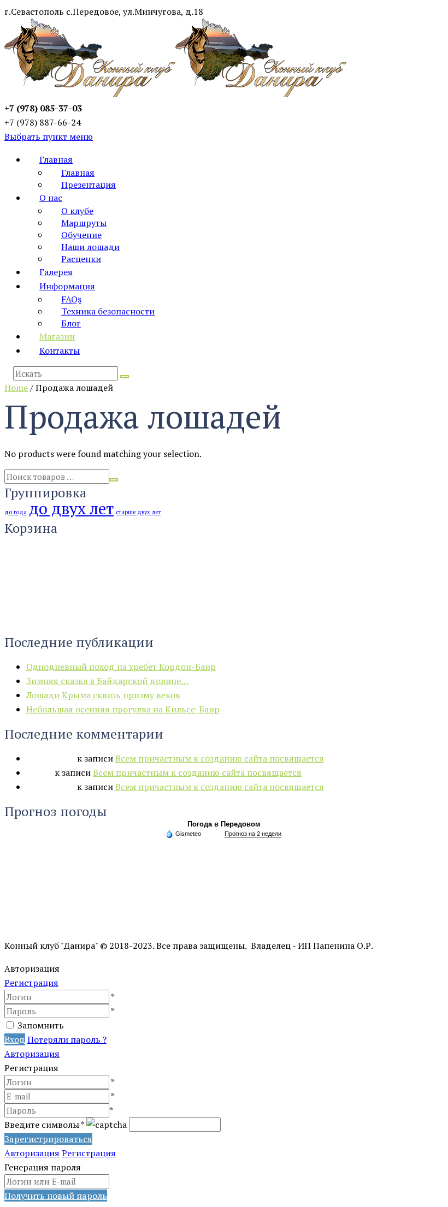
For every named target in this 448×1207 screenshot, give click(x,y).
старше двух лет (138, 512)
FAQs (71, 299)
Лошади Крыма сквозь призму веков (103, 695)
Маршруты (84, 223)
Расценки (81, 259)
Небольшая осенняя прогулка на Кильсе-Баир (123, 709)
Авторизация (32, 1054)
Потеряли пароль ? (67, 1039)
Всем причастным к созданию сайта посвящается (219, 758)
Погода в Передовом (224, 824)
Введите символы (44, 1125)
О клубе (77, 211)
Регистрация (31, 983)
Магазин (57, 336)
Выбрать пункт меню (48, 136)
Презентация (88, 185)
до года (15, 512)
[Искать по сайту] (124, 376)
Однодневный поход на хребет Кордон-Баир (121, 667)
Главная (56, 159)
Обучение (81, 235)
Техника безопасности (108, 311)
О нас (50, 198)
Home (16, 388)
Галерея (56, 272)
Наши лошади (90, 247)
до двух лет (71, 508)
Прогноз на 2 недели (253, 833)
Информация (67, 286)
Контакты (59, 350)
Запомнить (40, 1025)
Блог (71, 323)
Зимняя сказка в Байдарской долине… (107, 681)
